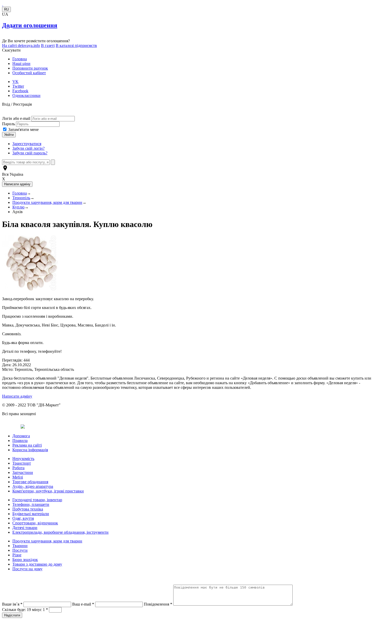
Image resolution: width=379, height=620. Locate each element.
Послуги (20, 550)
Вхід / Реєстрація (17, 104)
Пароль (9, 124)
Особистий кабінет (29, 73)
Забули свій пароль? (29, 153)
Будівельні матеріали (30, 514)
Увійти (9, 135)
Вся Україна (12, 174)
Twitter (18, 86)
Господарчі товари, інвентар (37, 500)
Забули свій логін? (28, 148)
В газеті (48, 45)
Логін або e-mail (16, 118)
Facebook (20, 91)
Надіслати (12, 615)
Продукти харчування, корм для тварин (47, 202)
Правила (20, 440)
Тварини (20, 545)
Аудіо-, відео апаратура (32, 486)
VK (15, 81)
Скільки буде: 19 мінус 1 (25, 609)
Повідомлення (158, 604)
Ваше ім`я (12, 604)
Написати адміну (17, 396)
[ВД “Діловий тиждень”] (2, 4)
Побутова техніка (27, 509)
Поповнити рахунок (30, 68)
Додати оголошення (29, 25)
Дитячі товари (24, 527)
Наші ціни (21, 63)
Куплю (18, 207)
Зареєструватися (26, 143)
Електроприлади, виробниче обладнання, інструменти (60, 532)
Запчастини (22, 472)
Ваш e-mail (83, 604)
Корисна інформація (30, 450)
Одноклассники (26, 95)
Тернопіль (21, 198)
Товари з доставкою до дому (37, 564)
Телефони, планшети (30, 504)
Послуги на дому (27, 569)
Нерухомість (23, 458)
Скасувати (11, 50)
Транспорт (21, 463)
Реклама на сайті (27, 445)
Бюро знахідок (25, 559)
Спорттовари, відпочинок (35, 523)
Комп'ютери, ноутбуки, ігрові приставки (48, 491)
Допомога (21, 436)
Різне (16, 555)
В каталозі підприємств (76, 45)
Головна (19, 59)
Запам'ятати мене (23, 129)
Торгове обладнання (30, 482)
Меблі (17, 477)
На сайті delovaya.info (21, 45)
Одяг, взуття (23, 518)
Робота (18, 468)
